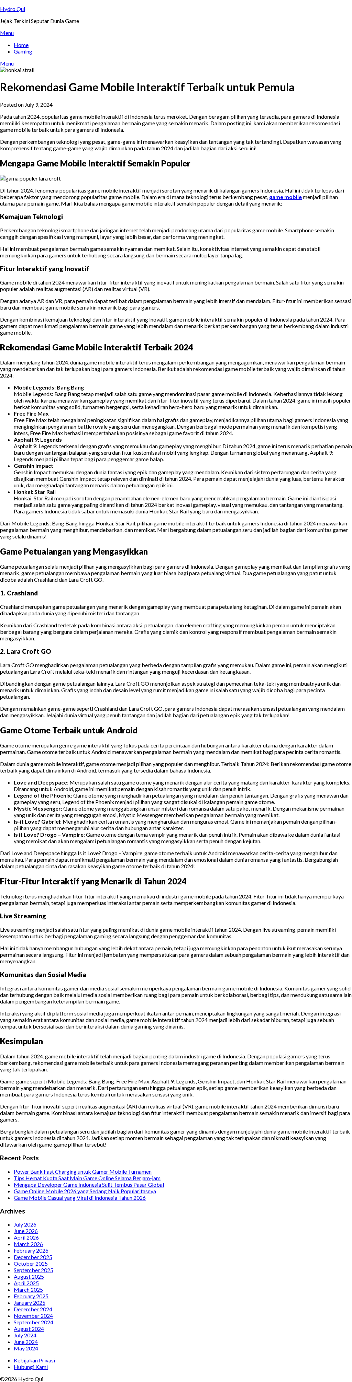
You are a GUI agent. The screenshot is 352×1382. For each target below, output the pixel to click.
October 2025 (31, 1263)
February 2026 (31, 1250)
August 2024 (29, 1328)
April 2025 (26, 1283)
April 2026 (26, 1237)
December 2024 (33, 1309)
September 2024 (33, 1322)
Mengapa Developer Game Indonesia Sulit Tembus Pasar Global (89, 1184)
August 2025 (29, 1276)
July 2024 (25, 1335)
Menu (7, 33)
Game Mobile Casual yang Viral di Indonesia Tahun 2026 (80, 1197)
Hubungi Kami (31, 1366)
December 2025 (33, 1257)
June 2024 (26, 1341)
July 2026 (25, 1224)
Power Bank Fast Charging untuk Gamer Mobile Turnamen (83, 1171)
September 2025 (33, 1270)
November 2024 (33, 1315)
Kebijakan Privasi (34, 1360)
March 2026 (28, 1244)
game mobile (285, 197)
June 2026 (26, 1231)
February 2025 (31, 1296)
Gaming (23, 51)
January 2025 (29, 1302)
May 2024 (26, 1348)
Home (21, 45)
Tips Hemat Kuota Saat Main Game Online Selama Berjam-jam (87, 1178)
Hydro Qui (12, 8)
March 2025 (28, 1289)
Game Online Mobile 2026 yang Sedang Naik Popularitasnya (85, 1191)
